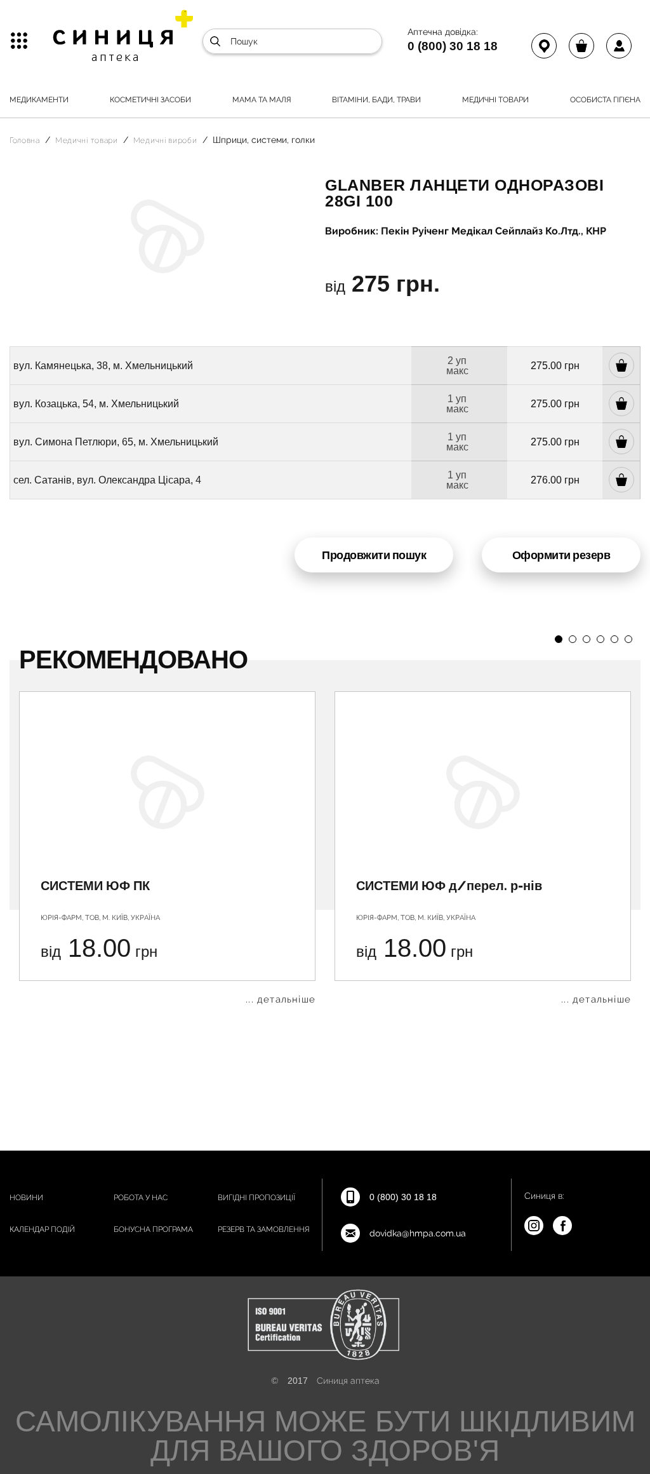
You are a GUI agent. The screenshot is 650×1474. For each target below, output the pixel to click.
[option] (167, 847)
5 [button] (614, 639)
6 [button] (628, 639)
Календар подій (42, 1229)
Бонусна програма (153, 1229)
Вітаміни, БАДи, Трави (376, 99)
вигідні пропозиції (256, 1197)
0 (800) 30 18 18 (453, 45)
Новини (26, 1197)
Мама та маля (261, 99)
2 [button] (572, 639)
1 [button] (558, 639)
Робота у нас (141, 1197)
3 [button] (586, 639)
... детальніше (280, 999)
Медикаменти (39, 99)
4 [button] (600, 639)
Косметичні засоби (150, 99)
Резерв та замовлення (264, 1229)
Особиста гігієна (605, 99)
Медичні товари (495, 99)
